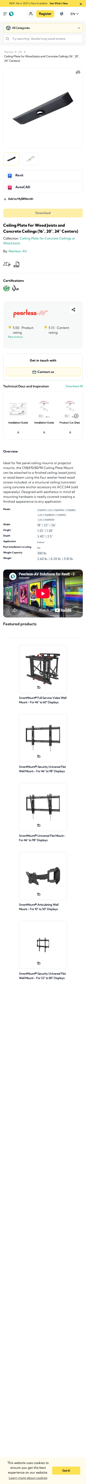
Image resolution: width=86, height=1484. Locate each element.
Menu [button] (5, 13)
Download (43, 213)
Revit (19, 175)
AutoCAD (22, 187)
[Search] (7, 38)
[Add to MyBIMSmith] (39, 687)
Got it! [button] (66, 1470)
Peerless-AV (18, 251)
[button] (30, 13)
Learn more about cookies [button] (28, 1478)
